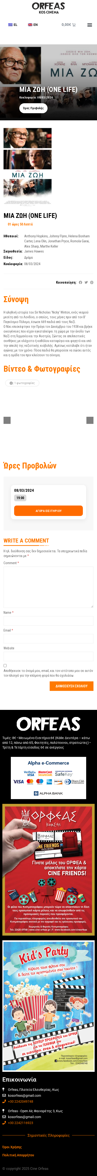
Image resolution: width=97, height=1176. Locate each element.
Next (89, 420)
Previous (7, 420)
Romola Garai (79, 241)
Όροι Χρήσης (12, 1147)
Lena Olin (40, 241)
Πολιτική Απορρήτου (18, 1155)
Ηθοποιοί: (11, 236)
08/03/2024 (24, 490)
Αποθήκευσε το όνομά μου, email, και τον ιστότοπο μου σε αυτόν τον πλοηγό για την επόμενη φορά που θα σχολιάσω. (48, 673)
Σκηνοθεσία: (13, 251)
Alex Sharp (31, 246)
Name (9, 612)
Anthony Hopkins (36, 236)
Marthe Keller (49, 246)
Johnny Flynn (58, 236)
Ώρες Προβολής (33, 108)
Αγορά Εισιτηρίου (48, 511)
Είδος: (8, 257)
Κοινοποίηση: (66, 282)
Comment (11, 563)
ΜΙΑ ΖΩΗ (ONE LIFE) (30, 216)
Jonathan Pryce (58, 241)
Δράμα (28, 257)
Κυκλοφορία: (13, 264)
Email (8, 630)
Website (9, 648)
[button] (90, 25)
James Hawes (34, 251)
